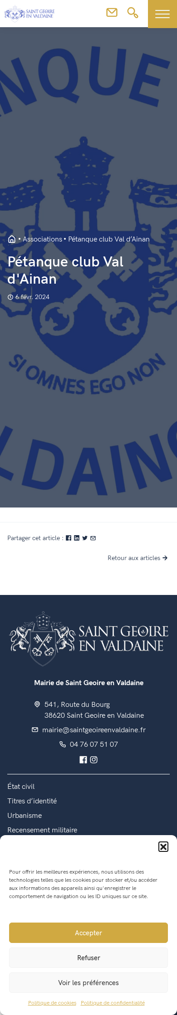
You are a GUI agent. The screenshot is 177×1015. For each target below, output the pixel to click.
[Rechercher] (133, 15)
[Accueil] (88, 637)
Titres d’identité (32, 801)
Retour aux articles (134, 558)
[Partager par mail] (93, 538)
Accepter (88, 933)
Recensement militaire (42, 830)
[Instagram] (93, 760)
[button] (163, 846)
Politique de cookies (52, 1003)
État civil (20, 787)
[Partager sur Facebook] (69, 538)
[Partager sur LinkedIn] (78, 538)
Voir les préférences (88, 983)
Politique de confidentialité (113, 1003)
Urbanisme (24, 816)
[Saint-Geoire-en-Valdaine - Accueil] (11, 239)
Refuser (88, 958)
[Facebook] (83, 760)
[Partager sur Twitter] (86, 538)
